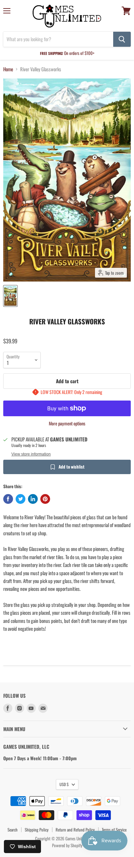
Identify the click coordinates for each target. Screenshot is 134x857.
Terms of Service (114, 829)
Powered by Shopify (67, 845)
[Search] (122, 39)
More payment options (67, 423)
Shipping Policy (36, 829)
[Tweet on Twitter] (20, 499)
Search (12, 829)
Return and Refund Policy (75, 829)
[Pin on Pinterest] (45, 499)
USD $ (64, 784)
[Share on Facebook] (8, 499)
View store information (31, 454)
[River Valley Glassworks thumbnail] (10, 295)
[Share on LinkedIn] (33, 499)
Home (8, 69)
